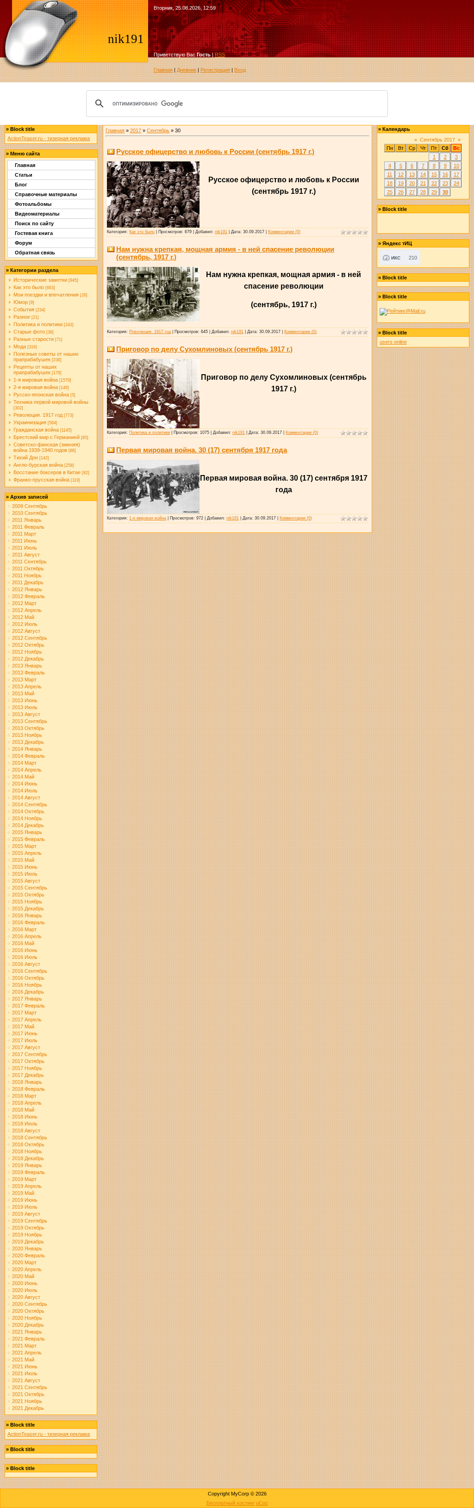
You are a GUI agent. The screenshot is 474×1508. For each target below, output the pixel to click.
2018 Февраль (28, 1089)
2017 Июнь (24, 1033)
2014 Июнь (24, 783)
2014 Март (24, 763)
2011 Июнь (24, 541)
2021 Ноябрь (27, 1401)
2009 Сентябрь (29, 506)
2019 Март (24, 1179)
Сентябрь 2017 (437, 139)
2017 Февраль (28, 1005)
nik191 (221, 231)
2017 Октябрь (28, 1061)
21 (423, 183)
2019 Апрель (27, 1186)
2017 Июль (24, 1040)
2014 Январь (27, 749)
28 (423, 192)
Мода (19, 346)
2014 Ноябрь (27, 818)
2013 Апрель (27, 686)
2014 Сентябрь (29, 804)
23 (445, 183)
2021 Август (26, 1380)
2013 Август (26, 714)
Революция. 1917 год (37, 415)
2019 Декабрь (28, 1241)
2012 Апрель (27, 610)
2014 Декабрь (28, 825)
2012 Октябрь (28, 645)
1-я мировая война (35, 380)
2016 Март (24, 929)
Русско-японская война (41, 394)
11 (389, 174)
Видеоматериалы (37, 213)
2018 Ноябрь (27, 1151)
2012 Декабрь (28, 658)
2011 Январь (27, 520)
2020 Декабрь (28, 1325)
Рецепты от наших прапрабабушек (35, 369)
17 (456, 174)
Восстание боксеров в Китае (47, 472)
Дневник (186, 70)
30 (445, 192)
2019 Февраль (28, 1172)
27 (412, 192)
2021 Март (24, 1345)
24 (456, 183)
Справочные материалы (46, 194)
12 (401, 174)
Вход (240, 70)
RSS (220, 54)
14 (423, 174)
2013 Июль (24, 707)
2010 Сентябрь (29, 513)
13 (412, 174)
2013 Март (24, 679)
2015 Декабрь (28, 908)
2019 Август (26, 1214)
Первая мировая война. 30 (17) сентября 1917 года (201, 450)
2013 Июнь (24, 700)
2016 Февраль (28, 922)
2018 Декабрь (28, 1158)
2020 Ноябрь (27, 1318)
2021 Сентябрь (29, 1387)
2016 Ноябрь (27, 985)
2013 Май (23, 693)
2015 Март (24, 846)
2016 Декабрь (28, 992)
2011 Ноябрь (27, 575)
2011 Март (24, 534)
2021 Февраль (28, 1338)
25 (390, 192)
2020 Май (23, 1276)
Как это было (28, 287)
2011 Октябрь (28, 568)
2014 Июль (24, 790)
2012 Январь (27, 589)
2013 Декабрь (28, 742)
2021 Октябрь (28, 1394)
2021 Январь (27, 1332)
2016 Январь (27, 915)
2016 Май (23, 943)
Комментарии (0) (284, 231)
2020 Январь (27, 1248)
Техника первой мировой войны (50, 402)
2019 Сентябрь (29, 1221)
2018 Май (23, 1109)
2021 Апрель (27, 1352)
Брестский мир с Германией (46, 437)
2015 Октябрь (28, 894)
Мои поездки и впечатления (46, 294)
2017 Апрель (27, 1019)
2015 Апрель (27, 853)
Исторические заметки (40, 280)
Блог (21, 184)
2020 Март (24, 1262)
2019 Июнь (24, 1200)
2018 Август (26, 1130)
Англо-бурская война (38, 465)
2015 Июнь (24, 867)
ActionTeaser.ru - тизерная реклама (48, 138)
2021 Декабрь (28, 1408)
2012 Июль (24, 624)
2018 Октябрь (28, 1144)
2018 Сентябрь (29, 1137)
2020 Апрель (27, 1269)
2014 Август (26, 797)
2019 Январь (27, 1165)
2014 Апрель (27, 770)
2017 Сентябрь (29, 1054)
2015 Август (26, 881)
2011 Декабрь (28, 582)
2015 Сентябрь (29, 887)
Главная (163, 70)
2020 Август (26, 1297)
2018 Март (24, 1096)
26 (401, 192)
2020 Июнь (24, 1283)
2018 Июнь (24, 1116)
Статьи (23, 175)
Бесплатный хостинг (230, 1503)
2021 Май (23, 1359)
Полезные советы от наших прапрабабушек (46, 356)
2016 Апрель (27, 936)
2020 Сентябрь (29, 1304)
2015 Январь (27, 832)
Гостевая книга (34, 233)
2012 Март (24, 603)
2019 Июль (24, 1207)
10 (456, 165)
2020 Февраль (28, 1255)
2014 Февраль (28, 756)
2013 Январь (27, 665)
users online (393, 342)
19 (401, 183)
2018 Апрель (27, 1103)
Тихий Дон (25, 457)
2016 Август (26, 964)
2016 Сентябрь (29, 971)
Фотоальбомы (33, 204)
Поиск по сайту (34, 223)
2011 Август (26, 554)
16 (445, 174)
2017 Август (26, 1047)
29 (434, 192)
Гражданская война (36, 430)
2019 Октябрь (28, 1227)
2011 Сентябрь (29, 561)
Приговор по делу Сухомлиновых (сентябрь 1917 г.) (204, 349)
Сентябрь (158, 130)
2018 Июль (24, 1123)
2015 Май (23, 860)
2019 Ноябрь (27, 1234)
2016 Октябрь (28, 978)
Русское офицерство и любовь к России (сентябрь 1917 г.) (215, 151)
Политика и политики (37, 324)
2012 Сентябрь (29, 638)
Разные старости (33, 339)
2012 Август (26, 631)
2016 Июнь (24, 950)
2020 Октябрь (28, 1311)
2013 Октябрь (28, 728)
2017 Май (23, 1026)
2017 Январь (27, 998)
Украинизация (29, 422)
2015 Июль (24, 874)
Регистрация (215, 70)
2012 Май (23, 617)
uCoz (262, 1503)
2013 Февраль (28, 672)
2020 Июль (24, 1290)
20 (412, 183)
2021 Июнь (24, 1366)
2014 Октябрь (28, 811)
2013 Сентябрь (29, 721)
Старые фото (29, 331)
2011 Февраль (28, 527)
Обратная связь (35, 252)
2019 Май (23, 1193)
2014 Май (23, 776)
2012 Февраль (28, 596)
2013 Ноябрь (27, 735)
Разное (21, 317)
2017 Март (24, 1012)
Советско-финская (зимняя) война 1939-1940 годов (46, 447)
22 (434, 183)
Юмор (20, 302)
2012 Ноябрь (27, 652)
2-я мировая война (35, 387)
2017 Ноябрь (27, 1068)
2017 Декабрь (28, 1075)
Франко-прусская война (41, 479)
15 (434, 174)
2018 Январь (27, 1082)
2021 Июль (24, 1373)
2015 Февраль (28, 839)
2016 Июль (24, 957)
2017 (135, 130)
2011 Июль (24, 547)
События (23, 309)
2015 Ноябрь (27, 901)
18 (390, 183)
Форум (23, 243)
